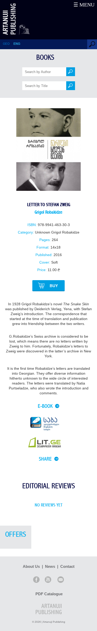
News (50, 566)
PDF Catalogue (49, 594)
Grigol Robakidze (48, 212)
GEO (6, 44)
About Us (31, 566)
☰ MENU (83, 5)
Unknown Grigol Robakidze (57, 232)
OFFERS (15, 534)
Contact (67, 566)
